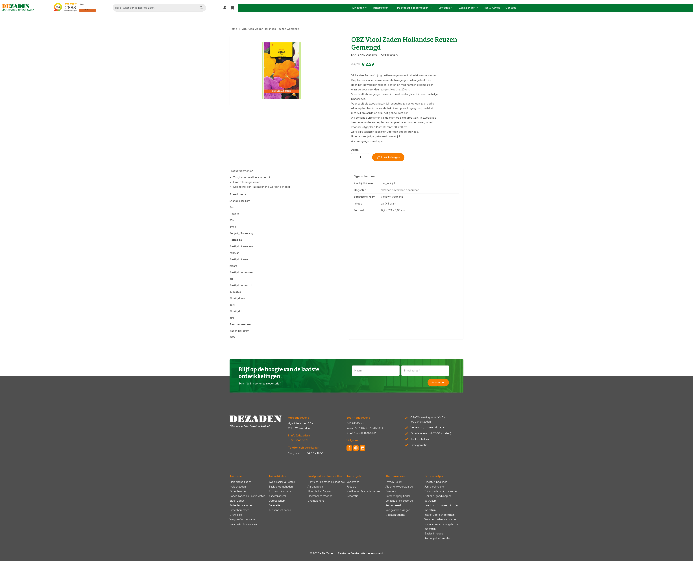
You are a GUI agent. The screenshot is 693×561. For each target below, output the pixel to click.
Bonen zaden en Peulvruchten (247, 496)
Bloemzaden (237, 500)
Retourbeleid (393, 505)
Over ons (390, 491)
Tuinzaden (357, 7)
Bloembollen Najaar (319, 491)
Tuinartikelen (380, 7)
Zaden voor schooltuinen (439, 514)
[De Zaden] (18, 8)
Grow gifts (236, 514)
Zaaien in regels (433, 533)
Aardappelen (315, 486)
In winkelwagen (390, 157)
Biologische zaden (240, 482)
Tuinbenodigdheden (280, 491)
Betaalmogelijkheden (398, 496)
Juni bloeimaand (434, 486)
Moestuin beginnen (435, 482)
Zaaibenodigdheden (281, 486)
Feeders (351, 486)
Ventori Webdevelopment (367, 553)
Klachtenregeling (395, 514)
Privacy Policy (393, 482)
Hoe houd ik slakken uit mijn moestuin (441, 508)
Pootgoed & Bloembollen (412, 7)
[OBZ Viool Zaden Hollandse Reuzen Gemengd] (281, 70)
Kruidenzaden (238, 486)
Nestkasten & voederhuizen (363, 491)
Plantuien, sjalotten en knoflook (326, 482)
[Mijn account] (224, 7)
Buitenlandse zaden (241, 505)
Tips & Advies (491, 7)
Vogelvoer (352, 482)
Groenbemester (239, 510)
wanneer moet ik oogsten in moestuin (441, 526)
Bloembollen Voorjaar (320, 496)
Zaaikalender (467, 7)
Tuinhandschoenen (280, 510)
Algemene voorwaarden (399, 486)
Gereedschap (277, 500)
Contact (510, 7)
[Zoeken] (201, 8)
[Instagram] (356, 448)
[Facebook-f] (349, 448)
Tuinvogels (443, 7)
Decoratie (274, 505)
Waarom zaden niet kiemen (440, 519)
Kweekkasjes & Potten (282, 482)
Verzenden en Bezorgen (399, 500)
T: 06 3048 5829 (298, 440)
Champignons (316, 500)
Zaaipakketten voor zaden (245, 524)
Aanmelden (438, 382)
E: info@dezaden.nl (299, 435)
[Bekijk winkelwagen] (232, 7)
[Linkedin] (362, 448)
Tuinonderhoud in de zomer (440, 491)
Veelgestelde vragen (397, 510)
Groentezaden (238, 491)
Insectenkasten (278, 496)
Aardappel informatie (437, 538)
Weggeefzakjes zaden (243, 519)
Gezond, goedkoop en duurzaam (438, 498)
